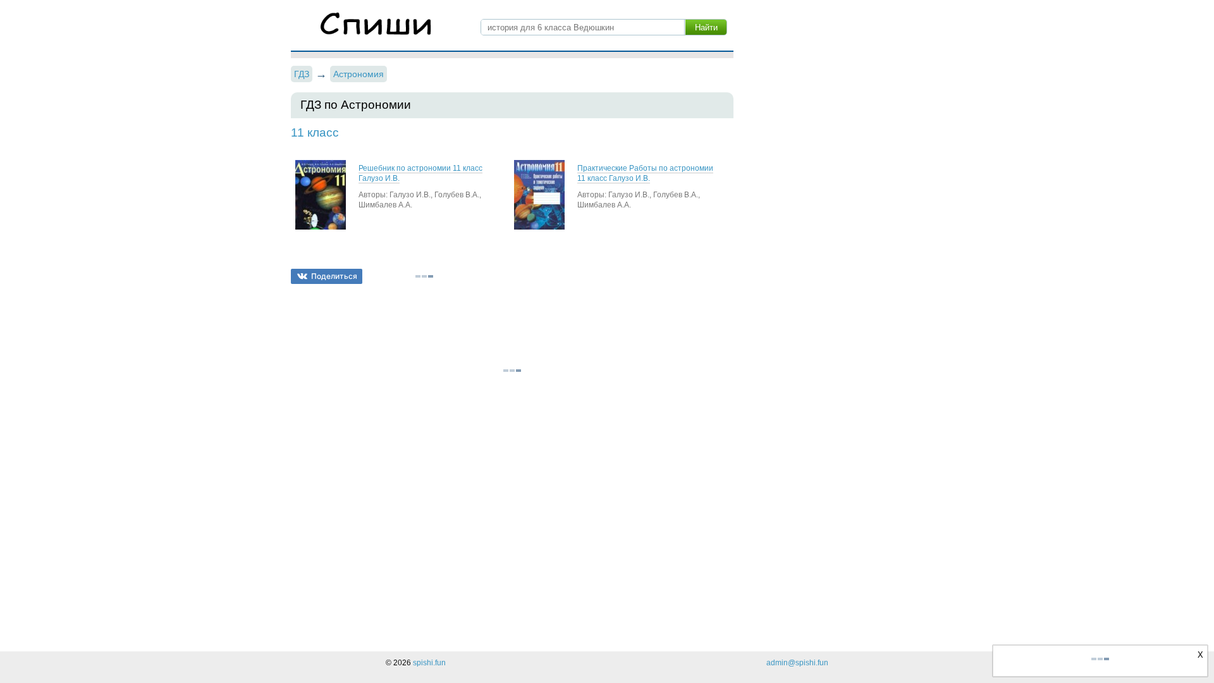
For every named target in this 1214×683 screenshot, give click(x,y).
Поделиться (334, 276)
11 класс (315, 132)
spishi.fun (429, 662)
